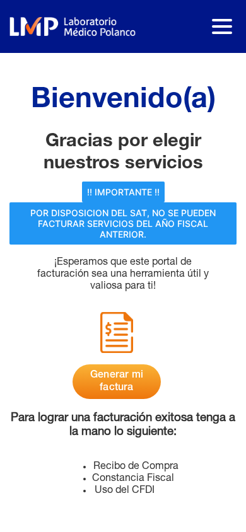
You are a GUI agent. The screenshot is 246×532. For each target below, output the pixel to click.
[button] (123, 192)
